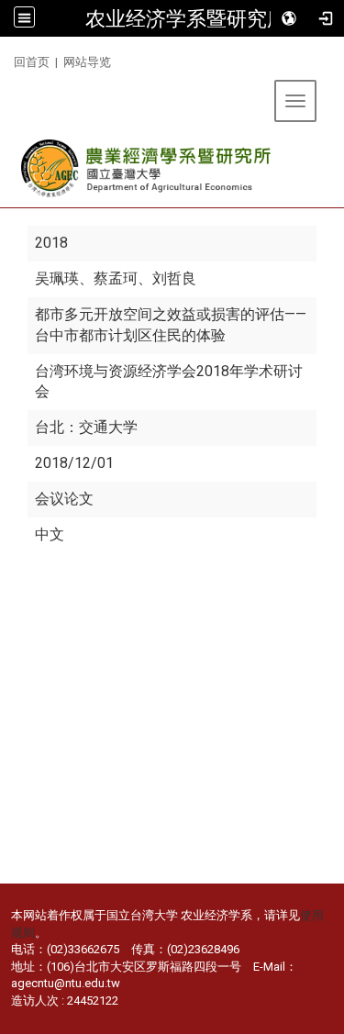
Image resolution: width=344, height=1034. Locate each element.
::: (7, 59)
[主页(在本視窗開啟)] (147, 168)
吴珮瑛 (57, 278)
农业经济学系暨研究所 (186, 18)
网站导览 (87, 62)
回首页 (32, 62)
